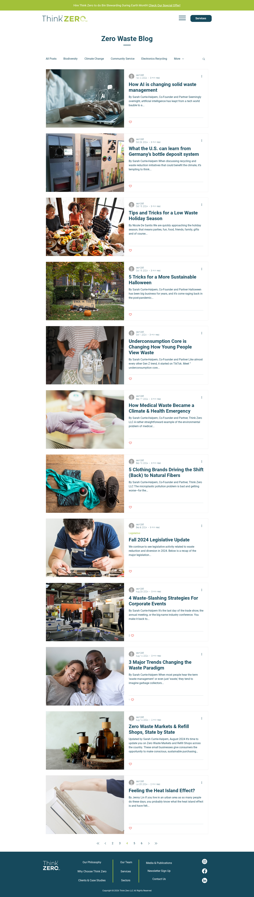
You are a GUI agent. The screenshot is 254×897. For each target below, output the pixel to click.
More (177, 58)
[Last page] (156, 843)
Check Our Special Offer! (164, 5)
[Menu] (182, 18)
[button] (203, 59)
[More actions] (203, 76)
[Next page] (149, 843)
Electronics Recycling (154, 58)
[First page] (98, 843)
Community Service (122, 58)
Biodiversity (70, 58)
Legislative (134, 533)
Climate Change (94, 58)
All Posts (51, 58)
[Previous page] (105, 843)
